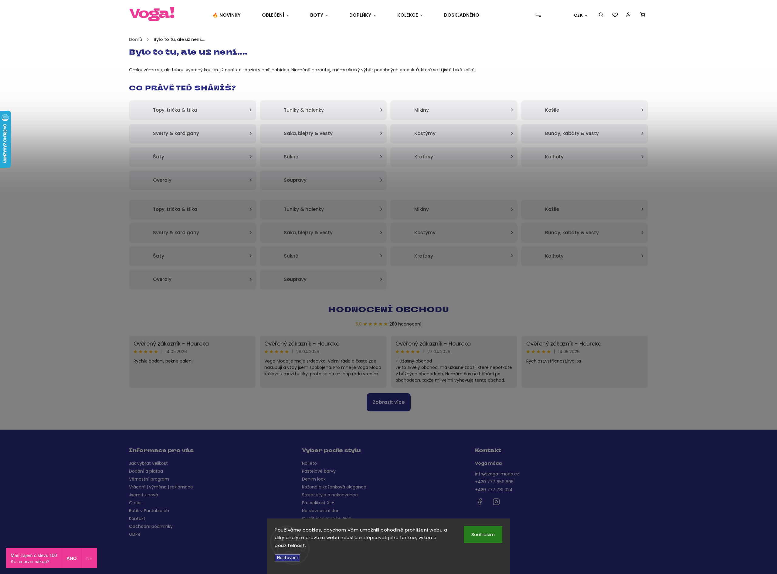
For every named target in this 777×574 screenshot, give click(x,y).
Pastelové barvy (319, 471)
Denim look (314, 479)
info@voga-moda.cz (497, 474)
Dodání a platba (146, 471)
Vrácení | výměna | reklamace (161, 487)
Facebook (479, 501)
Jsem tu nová (143, 495)
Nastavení (287, 558)
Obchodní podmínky (151, 526)
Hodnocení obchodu (388, 310)
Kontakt (137, 518)
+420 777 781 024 (494, 490)
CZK (578, 15)
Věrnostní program (149, 479)
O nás (135, 503)
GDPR (134, 534)
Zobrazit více (389, 402)
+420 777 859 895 (494, 482)
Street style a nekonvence (330, 495)
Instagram (496, 501)
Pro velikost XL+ (318, 503)
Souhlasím (483, 534)
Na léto (309, 463)
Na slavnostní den (321, 511)
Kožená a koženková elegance (334, 487)
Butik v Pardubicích (149, 511)
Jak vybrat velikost (148, 463)
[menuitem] (231, 15)
